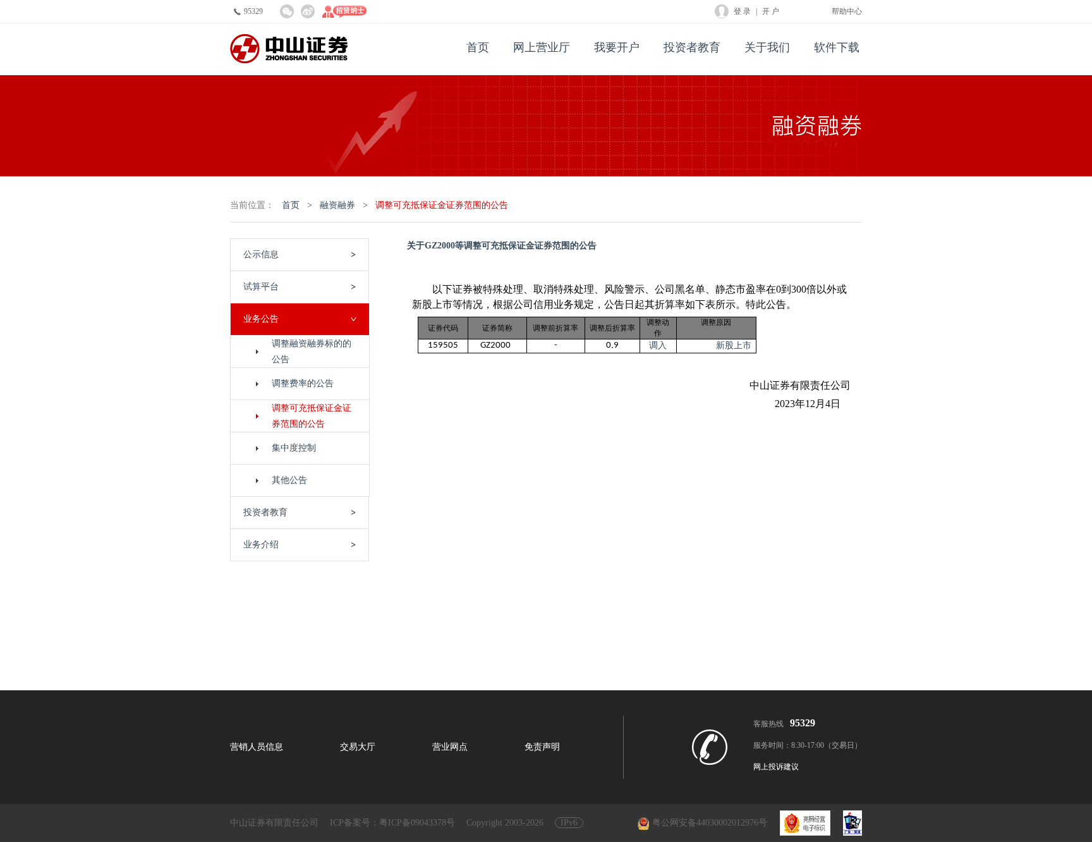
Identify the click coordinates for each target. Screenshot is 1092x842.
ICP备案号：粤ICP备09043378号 (392, 822)
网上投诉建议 (776, 766)
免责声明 (542, 747)
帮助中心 (847, 11)
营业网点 (450, 747)
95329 (253, 11)
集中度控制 (294, 448)
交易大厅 (357, 747)
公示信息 (261, 254)
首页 (477, 47)
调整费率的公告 (303, 383)
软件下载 (836, 47)
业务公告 (261, 319)
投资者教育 (692, 47)
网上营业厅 (541, 47)
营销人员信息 (256, 747)
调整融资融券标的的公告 (311, 351)
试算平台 (261, 286)
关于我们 (767, 47)
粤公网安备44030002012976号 (709, 822)
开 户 (770, 11)
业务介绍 (261, 544)
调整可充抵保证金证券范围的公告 (441, 205)
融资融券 (337, 205)
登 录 (742, 11)
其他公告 (289, 480)
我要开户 (617, 47)
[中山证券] (289, 49)
